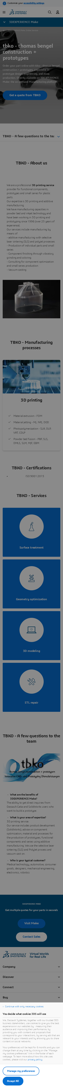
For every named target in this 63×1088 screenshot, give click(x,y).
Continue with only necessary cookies (24, 1006)
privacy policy (35, 1059)
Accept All (13, 1081)
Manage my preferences (21, 1071)
